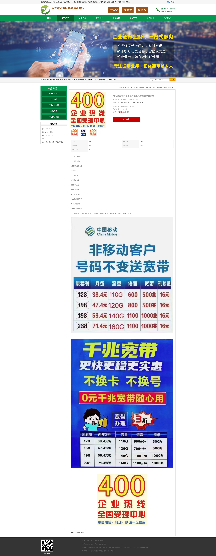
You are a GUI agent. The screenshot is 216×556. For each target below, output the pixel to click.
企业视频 (82, 18)
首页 (49, 18)
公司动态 (116, 18)
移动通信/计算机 (130, 102)
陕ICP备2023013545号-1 (116, 547)
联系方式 (133, 18)
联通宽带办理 (54, 105)
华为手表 (53, 111)
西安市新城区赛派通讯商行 (132, 547)
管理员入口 (105, 551)
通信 (122, 102)
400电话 (54, 99)
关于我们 (99, 18)
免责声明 (99, 551)
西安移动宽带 (54, 117)
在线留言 (126, 119)
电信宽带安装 (54, 93)
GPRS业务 (139, 102)
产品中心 (65, 18)
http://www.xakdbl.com (77, 532)
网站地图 (112, 551)
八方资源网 (92, 551)
